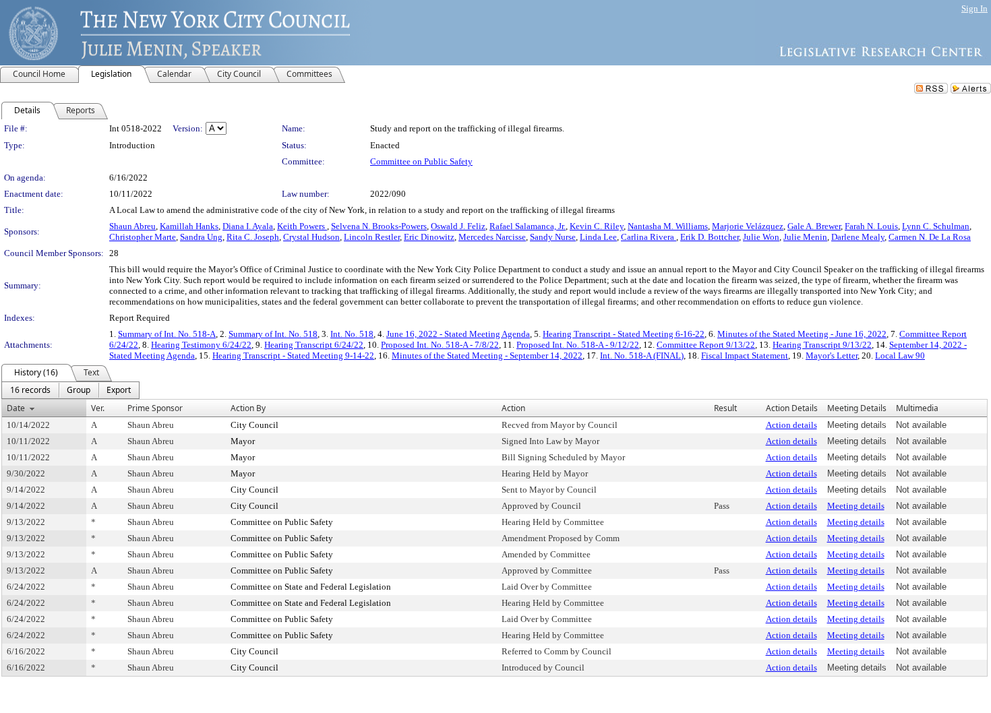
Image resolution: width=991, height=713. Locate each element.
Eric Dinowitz (429, 237)
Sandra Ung (201, 237)
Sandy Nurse (553, 237)
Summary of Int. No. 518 (273, 334)
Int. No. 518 (351, 334)
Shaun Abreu (132, 226)
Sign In (974, 8)
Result (725, 408)
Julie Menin (805, 237)
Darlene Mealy (857, 237)
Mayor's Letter (832, 355)
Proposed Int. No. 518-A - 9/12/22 (577, 345)
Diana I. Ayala (247, 226)
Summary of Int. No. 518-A (167, 334)
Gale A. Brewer (814, 226)
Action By (248, 408)
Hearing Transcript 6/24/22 (313, 345)
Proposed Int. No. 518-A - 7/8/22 (440, 345)
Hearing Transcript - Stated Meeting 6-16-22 (623, 334)
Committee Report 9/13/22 (706, 345)
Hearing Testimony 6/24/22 (201, 345)
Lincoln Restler (372, 237)
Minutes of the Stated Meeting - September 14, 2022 (487, 355)
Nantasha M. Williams (668, 226)
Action (513, 408)
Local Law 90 (900, 355)
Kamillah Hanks (189, 226)
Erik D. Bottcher (709, 237)
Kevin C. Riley (597, 226)
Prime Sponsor (155, 408)
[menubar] (70, 390)
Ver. (97, 408)
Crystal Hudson (311, 237)
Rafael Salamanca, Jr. (527, 226)
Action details (791, 425)
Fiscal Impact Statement (744, 355)
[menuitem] (30, 390)
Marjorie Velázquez (747, 226)
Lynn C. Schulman (935, 226)
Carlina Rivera (648, 237)
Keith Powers (302, 226)
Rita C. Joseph (253, 237)
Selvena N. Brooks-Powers (379, 226)
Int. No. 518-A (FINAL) (642, 355)
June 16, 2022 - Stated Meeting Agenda (458, 334)
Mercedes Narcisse (492, 237)
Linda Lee (598, 237)
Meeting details (855, 506)
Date (16, 408)
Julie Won (761, 237)
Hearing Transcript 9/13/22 (822, 345)
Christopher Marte (142, 237)
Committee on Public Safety (421, 161)
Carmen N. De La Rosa (930, 237)
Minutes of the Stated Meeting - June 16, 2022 (802, 334)
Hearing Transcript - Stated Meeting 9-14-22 (293, 355)
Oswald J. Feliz (458, 226)
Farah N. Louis (871, 226)
